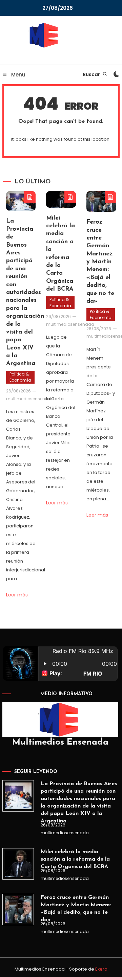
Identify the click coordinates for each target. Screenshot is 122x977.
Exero (101, 969)
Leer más (17, 594)
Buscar (92, 74)
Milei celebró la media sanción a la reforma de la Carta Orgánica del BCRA (75, 859)
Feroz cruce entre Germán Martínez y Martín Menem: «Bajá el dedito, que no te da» (100, 261)
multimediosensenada (30, 399)
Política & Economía (20, 377)
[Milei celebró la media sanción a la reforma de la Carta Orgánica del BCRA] (18, 863)
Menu (17, 74)
